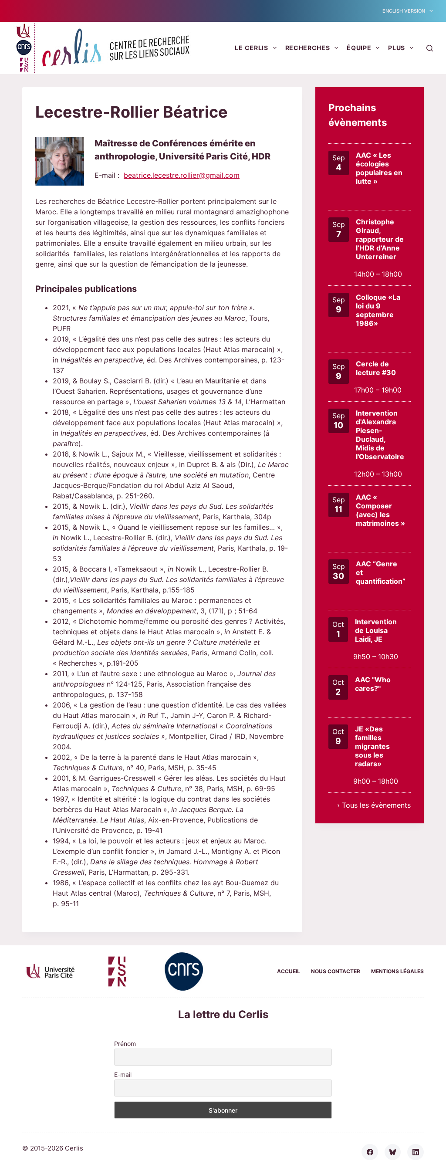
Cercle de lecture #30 (376, 368)
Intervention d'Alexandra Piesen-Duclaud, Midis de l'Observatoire (380, 435)
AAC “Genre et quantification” (380, 572)
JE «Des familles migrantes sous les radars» (372, 746)
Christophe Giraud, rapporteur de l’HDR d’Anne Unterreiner (380, 239)
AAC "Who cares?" (373, 684)
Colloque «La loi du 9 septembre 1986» (378, 310)
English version (403, 11)
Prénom (125, 1043)
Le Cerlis (251, 47)
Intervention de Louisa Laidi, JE (376, 630)
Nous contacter (335, 971)
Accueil (288, 971)
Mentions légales (397, 971)
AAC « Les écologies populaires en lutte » (379, 168)
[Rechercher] (429, 48)
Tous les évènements (376, 805)
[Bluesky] (393, 1152)
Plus (396, 47)
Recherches (307, 47)
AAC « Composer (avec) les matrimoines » (380, 510)
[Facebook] (370, 1152)
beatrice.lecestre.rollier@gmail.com (182, 175)
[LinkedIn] (415, 1152)
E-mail (123, 1074)
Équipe (359, 47)
